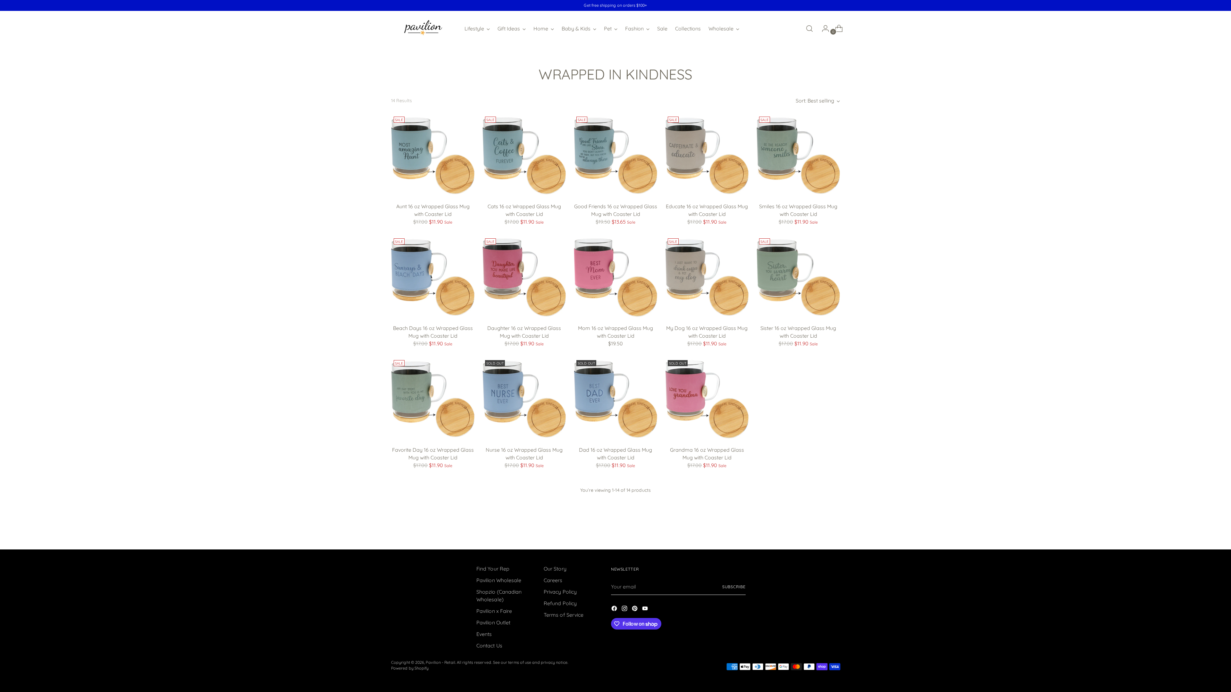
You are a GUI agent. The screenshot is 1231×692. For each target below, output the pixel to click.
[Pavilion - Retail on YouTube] (645, 609)
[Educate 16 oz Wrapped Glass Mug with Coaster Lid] (707, 155)
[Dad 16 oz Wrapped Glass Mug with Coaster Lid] (615, 399)
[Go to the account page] (822, 28)
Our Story (555, 568)
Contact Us (489, 645)
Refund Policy (560, 603)
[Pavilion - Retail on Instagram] (625, 609)
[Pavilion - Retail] (423, 28)
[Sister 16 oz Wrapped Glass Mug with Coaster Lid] (798, 277)
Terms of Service (563, 615)
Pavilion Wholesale (498, 580)
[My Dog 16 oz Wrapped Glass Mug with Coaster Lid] (707, 277)
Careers (553, 580)
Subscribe (734, 586)
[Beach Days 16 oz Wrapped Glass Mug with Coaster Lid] (432, 277)
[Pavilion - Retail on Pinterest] (635, 609)
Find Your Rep (492, 568)
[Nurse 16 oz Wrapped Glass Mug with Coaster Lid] (524, 399)
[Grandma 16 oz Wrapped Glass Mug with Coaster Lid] (707, 399)
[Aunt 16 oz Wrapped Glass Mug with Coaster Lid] (432, 155)
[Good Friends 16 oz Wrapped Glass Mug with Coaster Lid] (615, 155)
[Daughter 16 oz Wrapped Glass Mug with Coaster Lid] (524, 277)
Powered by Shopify (410, 668)
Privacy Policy (560, 592)
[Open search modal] (809, 28)
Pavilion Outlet (493, 622)
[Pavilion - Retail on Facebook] (615, 609)
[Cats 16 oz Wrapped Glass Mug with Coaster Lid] (524, 155)
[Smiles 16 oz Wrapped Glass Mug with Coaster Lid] (798, 155)
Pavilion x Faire (494, 611)
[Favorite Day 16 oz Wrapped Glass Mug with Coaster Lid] (432, 399)
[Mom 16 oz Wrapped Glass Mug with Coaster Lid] (615, 277)
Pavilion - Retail (440, 662)
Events (484, 634)
